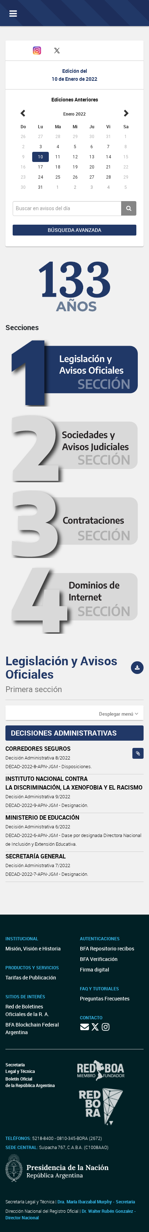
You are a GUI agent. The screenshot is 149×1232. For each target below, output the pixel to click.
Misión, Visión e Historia (33, 948)
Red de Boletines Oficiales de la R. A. (27, 1010)
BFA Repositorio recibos (107, 948)
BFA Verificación (99, 959)
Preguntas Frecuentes (104, 998)
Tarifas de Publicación (30, 977)
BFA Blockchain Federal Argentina (32, 1028)
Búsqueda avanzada (74, 229)
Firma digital (94, 969)
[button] (118, 713)
